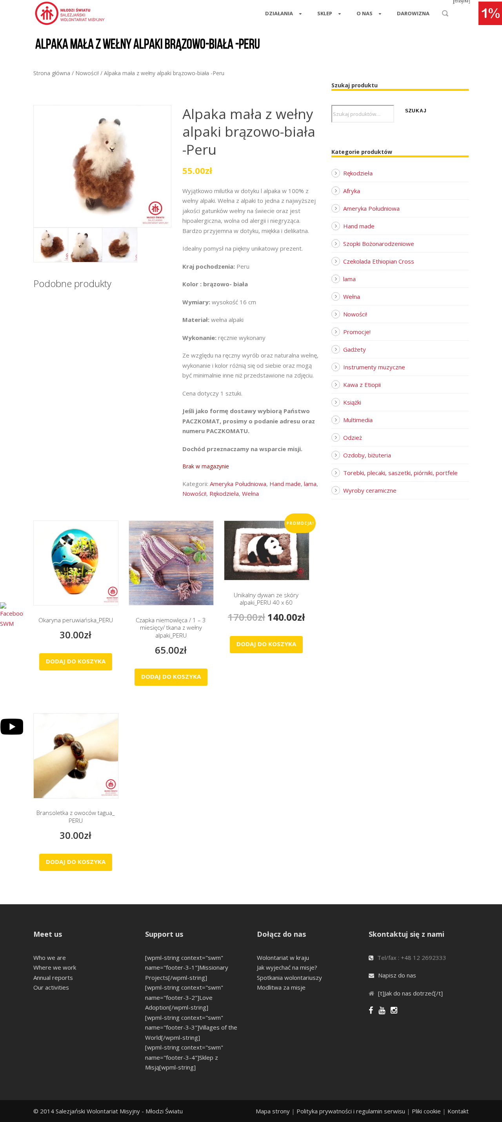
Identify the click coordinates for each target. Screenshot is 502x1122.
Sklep (324, 13)
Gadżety (354, 349)
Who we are (49, 957)
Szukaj (416, 111)
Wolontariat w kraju (283, 957)
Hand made (285, 484)
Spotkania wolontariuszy (289, 977)
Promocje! (357, 332)
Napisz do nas (397, 975)
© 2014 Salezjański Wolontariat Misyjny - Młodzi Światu (108, 1111)
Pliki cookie (426, 1111)
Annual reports (53, 977)
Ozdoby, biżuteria (367, 455)
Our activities (51, 987)
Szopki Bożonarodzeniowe (378, 244)
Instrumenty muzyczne (374, 367)
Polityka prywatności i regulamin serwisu (350, 1111)
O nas (364, 13)
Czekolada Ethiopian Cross (378, 261)
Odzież (352, 437)
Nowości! (87, 73)
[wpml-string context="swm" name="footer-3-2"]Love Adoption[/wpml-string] (184, 997)
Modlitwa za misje (281, 987)
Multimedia (358, 420)
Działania (279, 13)
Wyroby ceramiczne (370, 490)
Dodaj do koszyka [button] (75, 661)
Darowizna (413, 13)
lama (310, 484)
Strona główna (51, 73)
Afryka (351, 191)
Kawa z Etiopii (362, 384)
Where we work (54, 967)
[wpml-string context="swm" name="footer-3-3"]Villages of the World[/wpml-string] (191, 1027)
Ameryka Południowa (238, 484)
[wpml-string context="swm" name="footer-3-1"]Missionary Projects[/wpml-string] (186, 967)
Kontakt (458, 1111)
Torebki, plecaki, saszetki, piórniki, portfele (400, 473)
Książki (352, 402)
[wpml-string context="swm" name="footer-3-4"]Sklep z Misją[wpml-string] (184, 1057)
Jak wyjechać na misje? (287, 967)
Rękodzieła (224, 493)
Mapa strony (273, 1111)
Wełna (250, 493)
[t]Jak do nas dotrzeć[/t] (410, 993)
